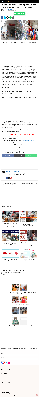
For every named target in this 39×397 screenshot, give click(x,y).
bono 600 (4, 164)
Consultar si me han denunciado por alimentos (12, 272)
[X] (7, 17)
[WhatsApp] (10, 17)
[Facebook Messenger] (5, 17)
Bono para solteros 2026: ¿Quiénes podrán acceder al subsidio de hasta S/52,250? (18, 278)
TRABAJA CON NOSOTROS (5, 374)
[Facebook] (2, 17)
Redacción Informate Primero (8, 9)
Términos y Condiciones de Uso (7, 369)
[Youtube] (11, 178)
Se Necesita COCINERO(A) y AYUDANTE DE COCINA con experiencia (15, 270)
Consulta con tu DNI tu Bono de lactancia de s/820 (12, 276)
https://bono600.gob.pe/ (28, 140)
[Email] (13, 17)
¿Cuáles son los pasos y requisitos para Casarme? (12, 274)
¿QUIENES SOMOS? (4, 373)
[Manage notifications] (37, 395)
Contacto (3, 368)
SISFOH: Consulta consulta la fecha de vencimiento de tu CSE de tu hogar (9, 184)
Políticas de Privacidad (5, 372)
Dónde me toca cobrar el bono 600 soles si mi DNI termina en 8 (29, 184)
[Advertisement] (19, 55)
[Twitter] (9, 178)
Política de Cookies (4, 370)
